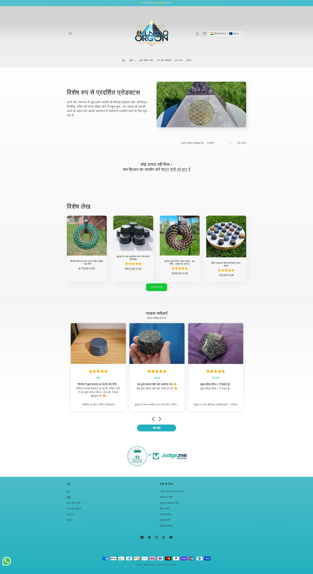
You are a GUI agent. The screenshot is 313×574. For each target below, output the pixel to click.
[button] (70, 33)
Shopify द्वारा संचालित (169, 564)
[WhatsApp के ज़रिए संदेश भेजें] (7, 561)
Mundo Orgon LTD (152, 564)
